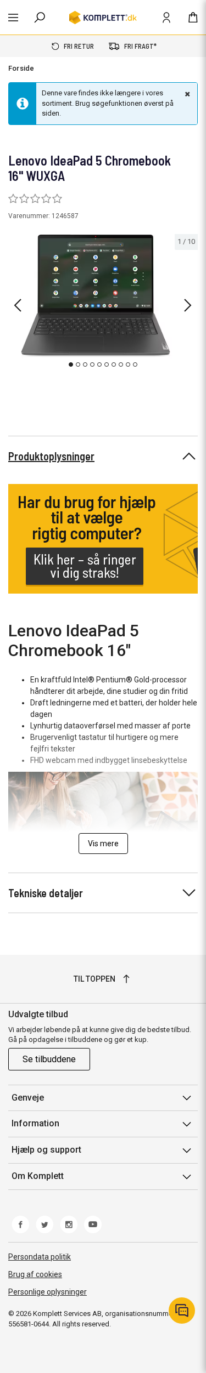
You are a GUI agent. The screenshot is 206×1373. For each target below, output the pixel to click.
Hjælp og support (46, 1149)
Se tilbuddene (49, 1059)
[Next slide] (188, 305)
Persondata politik (39, 1256)
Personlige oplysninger (47, 1291)
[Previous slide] (17, 305)
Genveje (28, 1097)
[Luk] (186, 94)
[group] (103, 303)
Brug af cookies (35, 1274)
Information (35, 1123)
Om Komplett (38, 1176)
